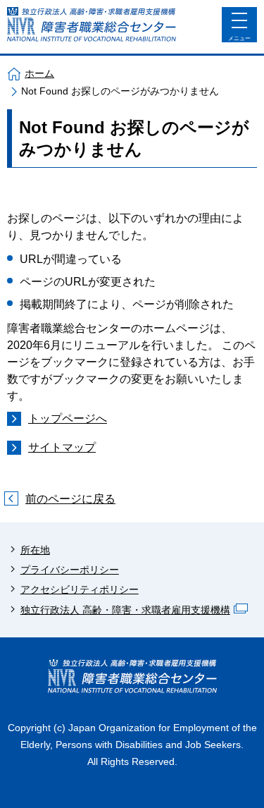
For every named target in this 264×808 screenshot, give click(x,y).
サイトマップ (62, 447)
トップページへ (67, 418)
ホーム (39, 73)
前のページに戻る (70, 499)
